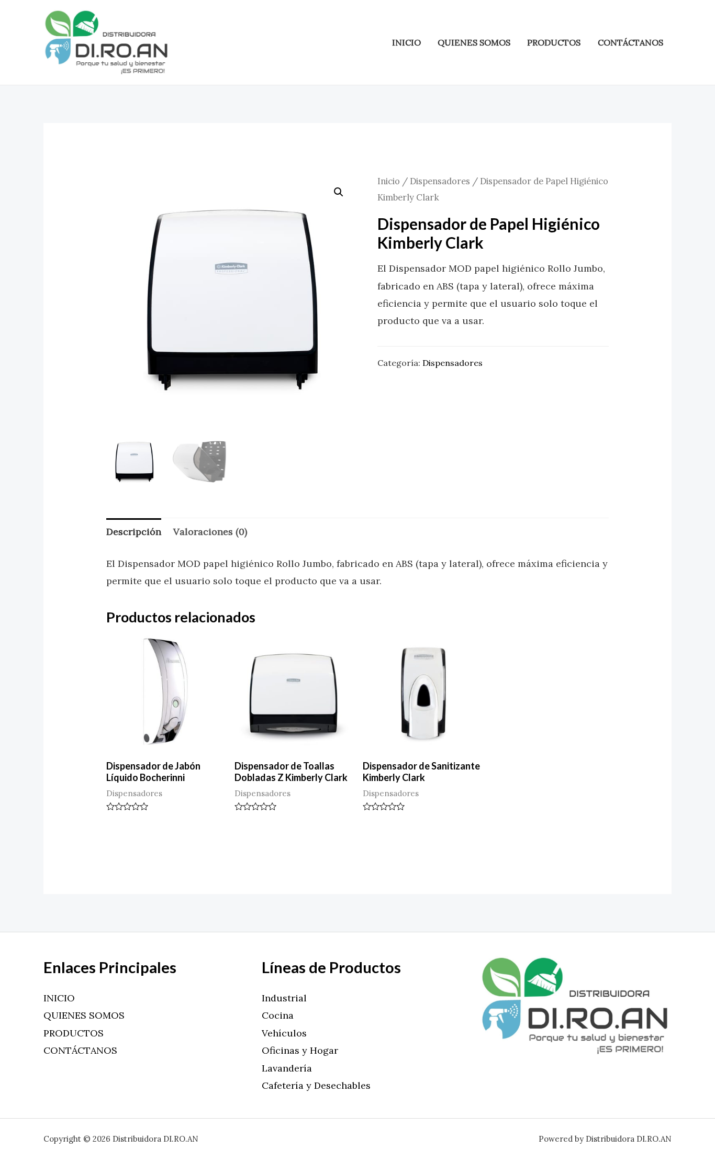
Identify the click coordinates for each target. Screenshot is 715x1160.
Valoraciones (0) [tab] (210, 532)
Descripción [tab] (133, 532)
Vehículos (284, 1033)
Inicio (388, 181)
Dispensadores (440, 181)
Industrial (284, 998)
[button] (338, 192)
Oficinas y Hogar (300, 1050)
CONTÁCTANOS (630, 42)
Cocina (278, 1015)
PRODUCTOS (553, 42)
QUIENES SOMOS (474, 42)
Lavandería (287, 1068)
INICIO (406, 42)
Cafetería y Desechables (316, 1085)
